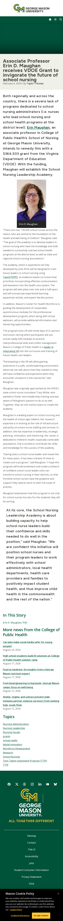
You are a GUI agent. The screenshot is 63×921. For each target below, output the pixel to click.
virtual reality (10, 740)
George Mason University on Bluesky (55, 784)
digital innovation (12, 744)
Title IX (31, 849)
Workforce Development (16, 748)
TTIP (5, 764)
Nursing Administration (16, 724)
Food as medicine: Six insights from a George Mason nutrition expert (28, 671)
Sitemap (31, 835)
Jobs (31, 863)
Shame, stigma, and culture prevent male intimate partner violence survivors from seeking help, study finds (31, 701)
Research (8, 752)
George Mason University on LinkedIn (39, 784)
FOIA (31, 883)
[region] (31, 905)
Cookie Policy (16, 909)
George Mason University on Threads (24, 784)
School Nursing (11, 756)
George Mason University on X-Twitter (16, 784)
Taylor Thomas (35, 83)
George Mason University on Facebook (9, 784)
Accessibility (31, 856)
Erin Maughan (38, 127)
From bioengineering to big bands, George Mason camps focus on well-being (31, 685)
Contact (31, 842)
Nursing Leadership (14, 728)
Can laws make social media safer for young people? (27, 644)
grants (6, 736)
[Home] (31, 8)
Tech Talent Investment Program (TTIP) (25, 760)
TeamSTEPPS (10, 277)
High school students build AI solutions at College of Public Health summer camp (31, 657)
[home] (50, 19)
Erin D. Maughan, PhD (15, 622)
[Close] (58, 893)
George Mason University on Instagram (32, 784)
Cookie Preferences (20, 915)
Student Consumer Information (31, 870)
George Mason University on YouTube (47, 784)
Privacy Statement (31, 876)
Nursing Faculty (11, 732)
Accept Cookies (41, 915)
